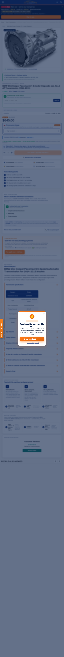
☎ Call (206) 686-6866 (32, 339)
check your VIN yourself (33, 343)
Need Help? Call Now (2, 328)
